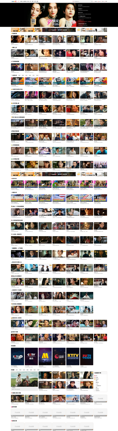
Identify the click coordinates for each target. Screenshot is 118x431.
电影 (32, 1)
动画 (37, 1)
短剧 (28, 1)
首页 (18, 1)
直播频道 (25, 1)
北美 (35, 1)
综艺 (30, 1)
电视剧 (21, 1)
